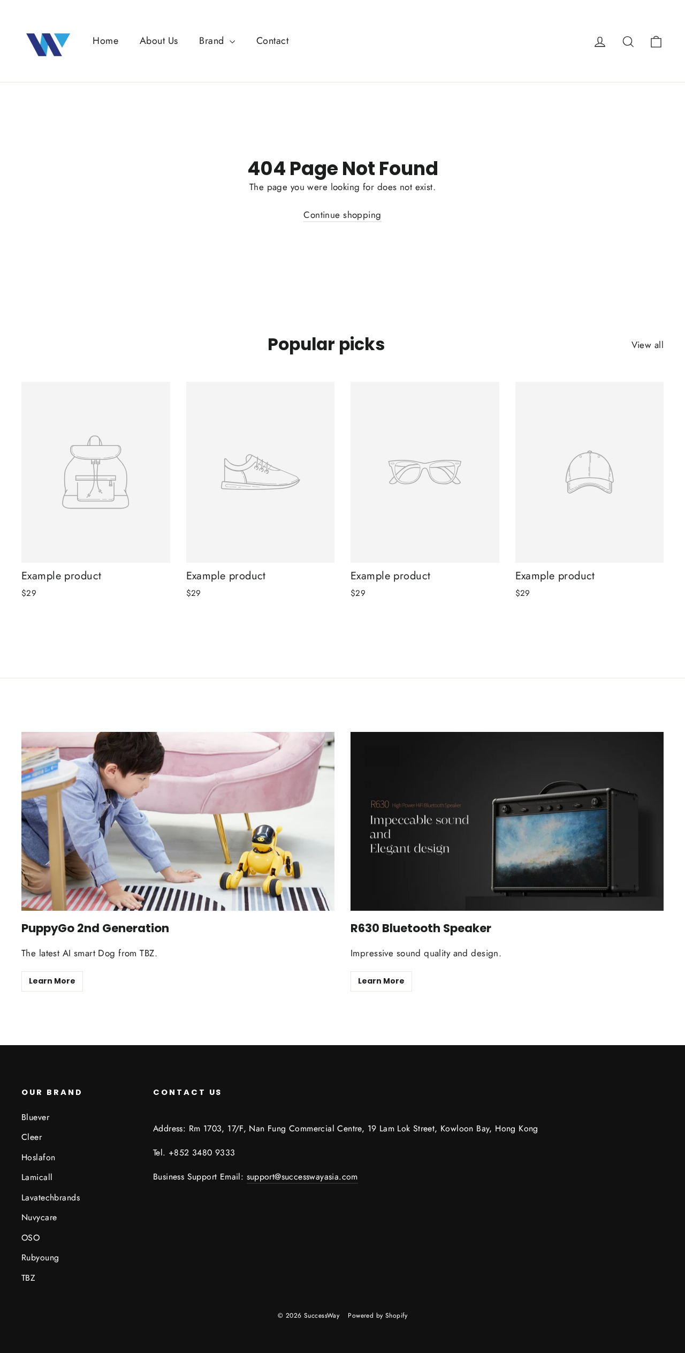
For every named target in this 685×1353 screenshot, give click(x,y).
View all (647, 344)
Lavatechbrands (50, 1197)
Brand (213, 41)
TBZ (28, 1278)
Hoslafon (38, 1157)
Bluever (35, 1117)
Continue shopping (342, 214)
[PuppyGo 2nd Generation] (177, 821)
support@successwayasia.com (302, 1176)
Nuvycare (39, 1217)
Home (105, 41)
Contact (272, 41)
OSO (30, 1237)
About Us (159, 41)
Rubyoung (40, 1257)
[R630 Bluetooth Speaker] (507, 821)
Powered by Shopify (377, 1315)
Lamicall (36, 1177)
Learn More (52, 981)
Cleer (31, 1137)
